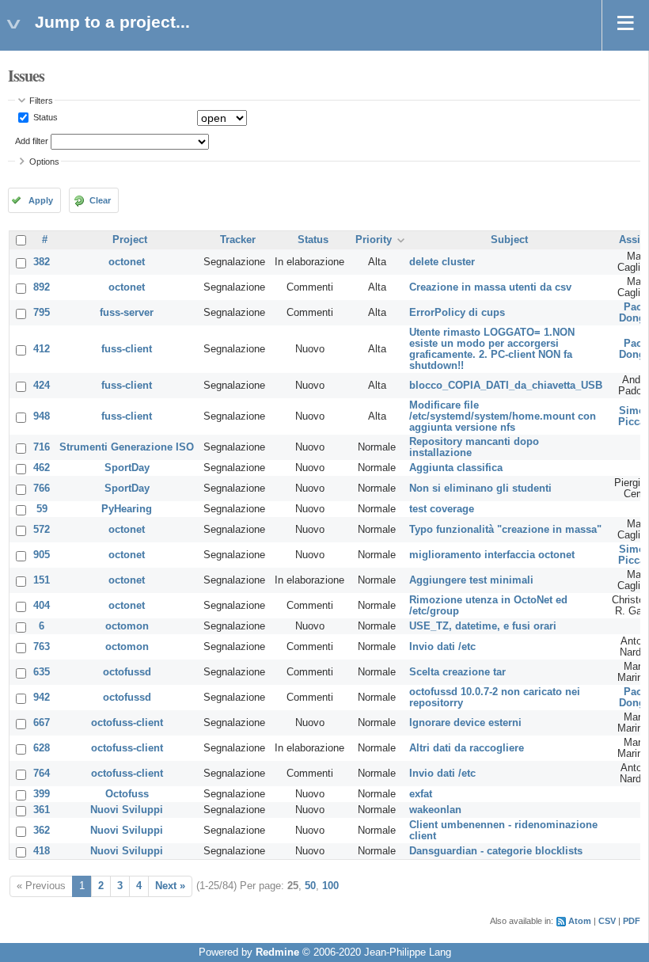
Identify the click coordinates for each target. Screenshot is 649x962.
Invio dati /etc (442, 646)
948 (41, 416)
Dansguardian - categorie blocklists (496, 851)
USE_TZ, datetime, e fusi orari (482, 626)
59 (41, 509)
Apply (40, 200)
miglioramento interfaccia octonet (492, 555)
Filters (41, 100)
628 (41, 748)
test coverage (441, 509)
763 (41, 646)
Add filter (31, 141)
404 (41, 605)
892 (41, 287)
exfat (420, 794)
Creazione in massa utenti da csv (490, 287)
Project (129, 239)
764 (41, 773)
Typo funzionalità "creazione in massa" (505, 529)
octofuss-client (127, 722)
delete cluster (442, 262)
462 (41, 467)
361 (41, 810)
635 (41, 672)
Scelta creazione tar (457, 672)
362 (41, 830)
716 (41, 447)
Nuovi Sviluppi (126, 810)
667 (41, 722)
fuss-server (127, 312)
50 (310, 886)
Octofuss (127, 794)
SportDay (127, 467)
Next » (170, 886)
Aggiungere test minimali (471, 580)
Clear (100, 200)
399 (41, 794)
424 (41, 385)
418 (41, 851)
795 (41, 312)
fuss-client (126, 349)
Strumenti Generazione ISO (126, 447)
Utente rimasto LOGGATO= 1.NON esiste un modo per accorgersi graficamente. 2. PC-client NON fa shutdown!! (492, 349)
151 (41, 580)
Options (44, 161)
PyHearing (126, 509)
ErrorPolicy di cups (457, 312)
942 (41, 697)
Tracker (238, 239)
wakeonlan (435, 810)
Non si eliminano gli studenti (480, 488)
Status (44, 117)
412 (41, 349)
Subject (509, 239)
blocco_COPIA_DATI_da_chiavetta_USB (505, 385)
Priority (373, 239)
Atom (579, 921)
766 (41, 488)
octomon (127, 626)
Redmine (277, 952)
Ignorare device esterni (465, 722)
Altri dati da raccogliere (466, 748)
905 (41, 555)
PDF (631, 921)
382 (41, 262)
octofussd (127, 672)
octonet (126, 262)
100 (330, 886)
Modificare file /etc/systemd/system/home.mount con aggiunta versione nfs (502, 416)
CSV (607, 921)
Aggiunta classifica (456, 467)
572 (41, 529)
